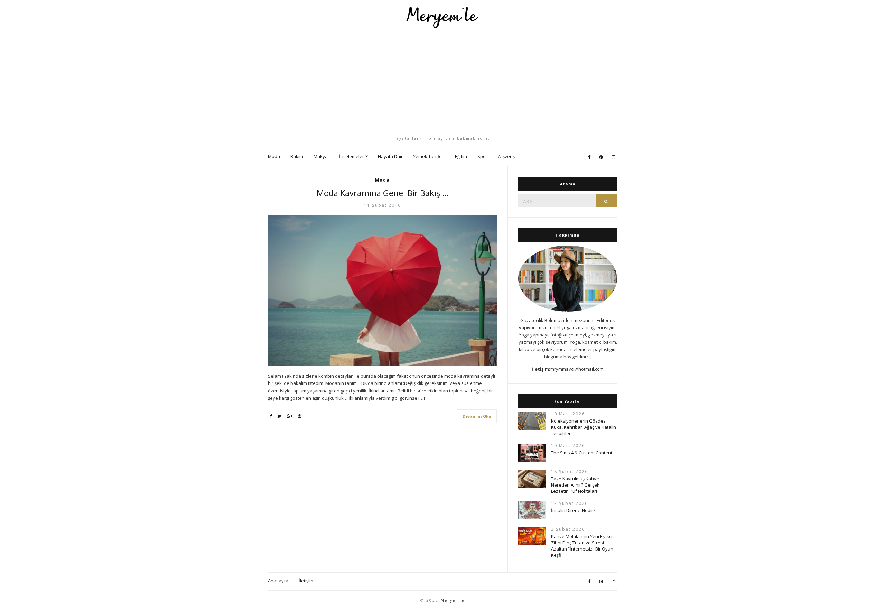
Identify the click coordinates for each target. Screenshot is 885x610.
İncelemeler (351, 156)
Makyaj (321, 156)
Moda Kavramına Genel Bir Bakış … (383, 192)
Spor (482, 156)
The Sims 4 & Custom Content (581, 453)
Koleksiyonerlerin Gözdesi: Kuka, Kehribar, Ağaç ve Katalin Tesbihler (583, 427)
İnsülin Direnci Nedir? (573, 510)
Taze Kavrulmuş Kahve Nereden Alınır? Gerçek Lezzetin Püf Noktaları (575, 484)
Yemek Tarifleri (429, 156)
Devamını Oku (477, 416)
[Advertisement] (442, 82)
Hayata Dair (390, 156)
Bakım (296, 156)
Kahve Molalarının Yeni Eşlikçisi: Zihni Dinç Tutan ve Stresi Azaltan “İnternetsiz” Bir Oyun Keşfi (584, 545)
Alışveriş (506, 156)
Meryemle (453, 600)
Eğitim (461, 156)
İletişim (306, 580)
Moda (274, 156)
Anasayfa (278, 580)
